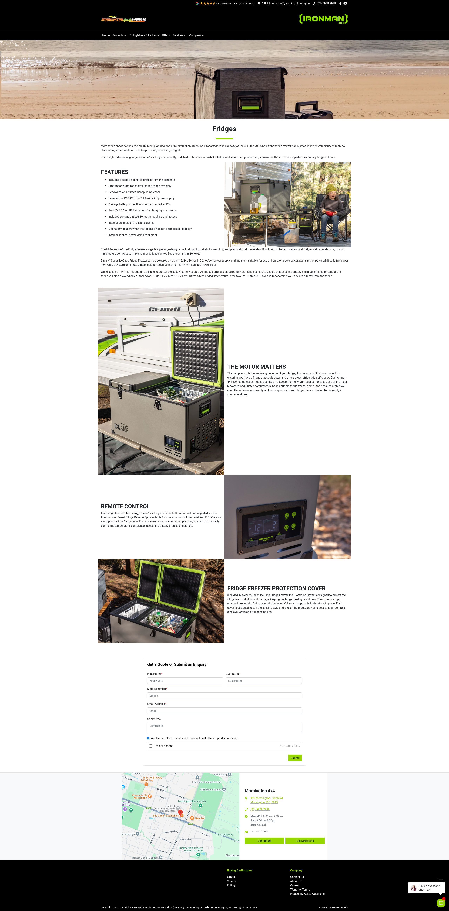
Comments (154, 719)
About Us (295, 881)
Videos (231, 881)
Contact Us (264, 841)
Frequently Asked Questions (307, 893)
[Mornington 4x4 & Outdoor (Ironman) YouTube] (345, 3)
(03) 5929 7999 (326, 3)
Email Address (156, 704)
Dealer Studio (340, 907)
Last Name (233, 673)
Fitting (231, 885)
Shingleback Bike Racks (144, 35)
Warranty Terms (300, 889)
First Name (154, 673)
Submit (295, 757)
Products (117, 35)
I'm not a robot (164, 746)
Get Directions (305, 841)
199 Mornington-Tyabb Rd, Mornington (286, 3)
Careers (295, 885)
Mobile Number (157, 688)
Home (106, 35)
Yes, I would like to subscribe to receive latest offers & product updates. (194, 738)
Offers (166, 35)
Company (195, 35)
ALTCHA (296, 746)
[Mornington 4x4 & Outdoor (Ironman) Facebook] (341, 3)
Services (178, 35)
